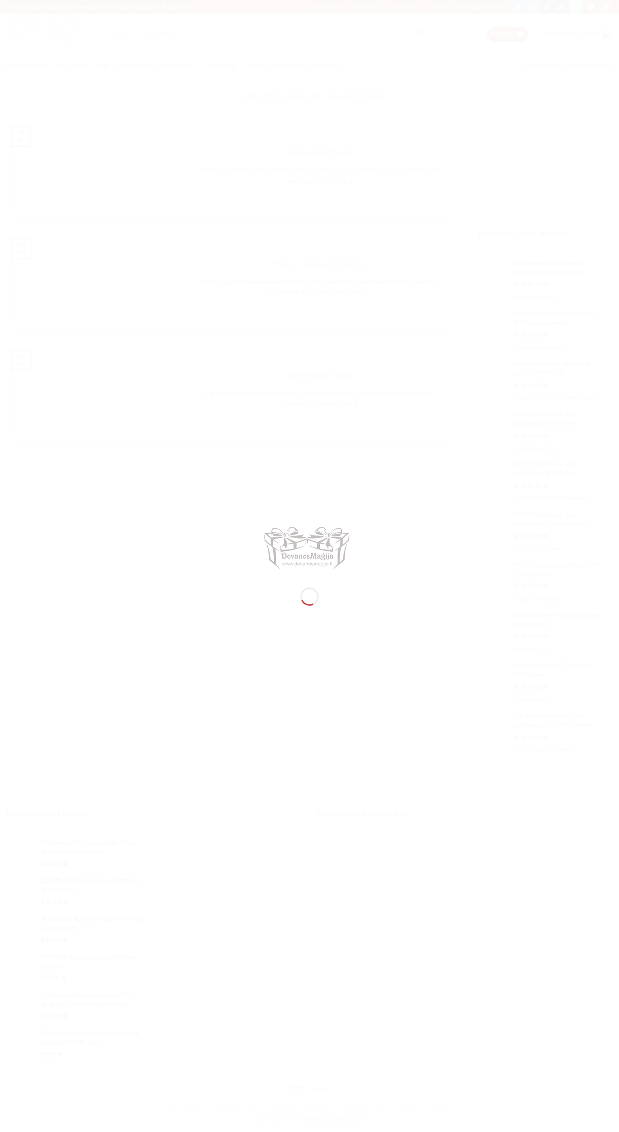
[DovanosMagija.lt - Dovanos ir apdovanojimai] (309, 549)
